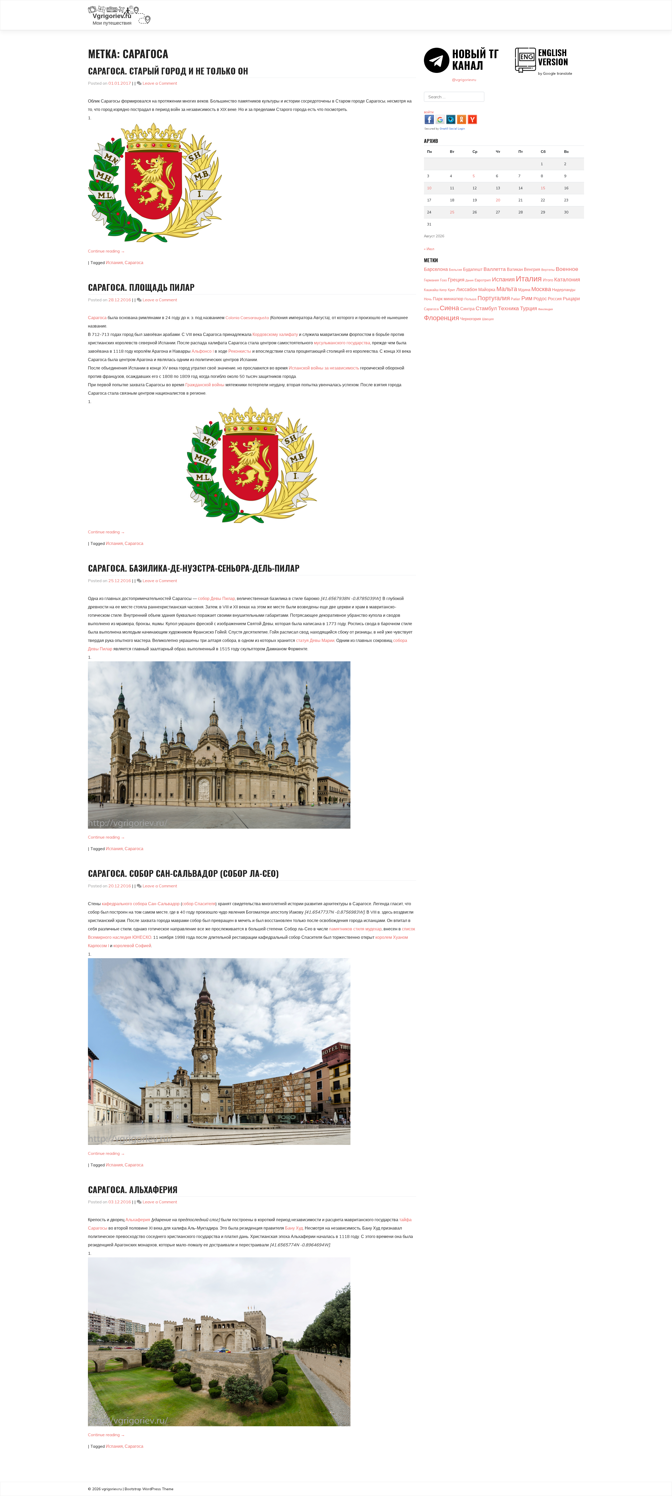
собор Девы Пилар (216, 598)
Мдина (524, 289)
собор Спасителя (199, 903)
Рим (526, 298)
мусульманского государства (342, 342)
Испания (114, 262)
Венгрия (532, 269)
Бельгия (455, 269)
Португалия (493, 298)
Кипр (443, 290)
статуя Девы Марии (315, 640)
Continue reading (106, 251)
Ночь (428, 299)
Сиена (449, 308)
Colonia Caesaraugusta (247, 317)
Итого (548, 279)
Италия (529, 278)
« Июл (429, 248)
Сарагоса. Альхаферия (132, 1189)
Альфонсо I (203, 351)
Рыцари (571, 298)
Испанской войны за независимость (324, 368)
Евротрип (483, 280)
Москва (541, 289)
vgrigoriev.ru (112, 1489)
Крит (451, 290)
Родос (540, 299)
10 (429, 188)
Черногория (470, 318)
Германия (431, 280)
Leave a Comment (160, 83)
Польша (470, 299)
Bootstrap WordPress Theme (149, 1489)
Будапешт (472, 269)
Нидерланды (563, 289)
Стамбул (486, 308)
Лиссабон (466, 289)
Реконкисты (239, 351)
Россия (555, 298)
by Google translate (555, 62)
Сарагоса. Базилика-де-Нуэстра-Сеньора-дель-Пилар (194, 568)
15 (543, 188)
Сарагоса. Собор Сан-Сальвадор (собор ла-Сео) (183, 873)
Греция (456, 279)
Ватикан (515, 269)
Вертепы (548, 270)
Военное (567, 268)
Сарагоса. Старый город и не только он (168, 71)
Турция (528, 308)
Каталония (567, 279)
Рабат (515, 299)
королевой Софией (132, 945)
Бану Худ (294, 1228)
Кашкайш (431, 290)
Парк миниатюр (448, 298)
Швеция (488, 319)
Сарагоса (134, 262)
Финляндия (545, 309)
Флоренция (441, 317)
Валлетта (495, 269)
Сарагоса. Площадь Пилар (141, 287)
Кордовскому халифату (275, 334)
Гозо (443, 280)
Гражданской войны (204, 384)
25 (452, 212)
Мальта (506, 289)
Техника (508, 308)
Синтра (467, 308)
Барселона (436, 269)
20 (498, 200)
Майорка (486, 289)
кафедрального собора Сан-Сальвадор (141, 903)
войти (429, 112)
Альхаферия (137, 1219)
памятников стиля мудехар (355, 928)
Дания (469, 280)
